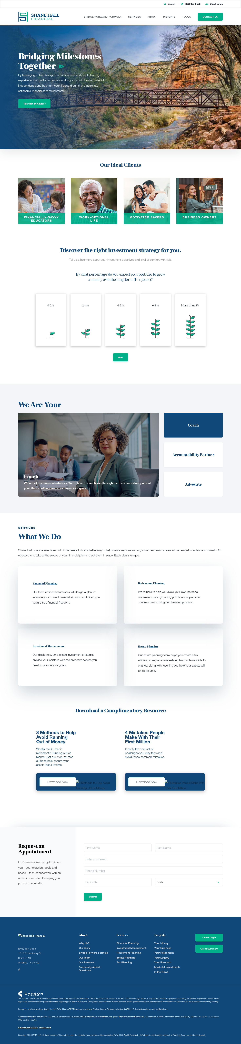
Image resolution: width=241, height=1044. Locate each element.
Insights (169, 16)
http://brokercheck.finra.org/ (131, 1016)
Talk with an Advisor (34, 103)
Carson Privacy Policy (28, 1027)
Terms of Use (45, 1027)
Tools (186, 16)
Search (171, 3)
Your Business (162, 948)
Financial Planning (128, 943)
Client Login (216, 3)
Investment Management (131, 948)
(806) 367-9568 (192, 3)
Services (134, 16)
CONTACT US (210, 16)
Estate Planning (126, 957)
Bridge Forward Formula (103, 16)
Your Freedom (162, 962)
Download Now (57, 782)
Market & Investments (167, 967)
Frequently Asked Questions (89, 969)
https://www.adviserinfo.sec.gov (101, 1016)
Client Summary (209, 948)
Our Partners (86, 962)
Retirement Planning (129, 952)
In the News (161, 971)
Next (120, 357)
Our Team (84, 957)
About (152, 16)
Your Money (161, 943)
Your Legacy (161, 957)
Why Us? (84, 943)
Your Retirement (164, 952)
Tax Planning (124, 962)
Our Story (84, 948)
